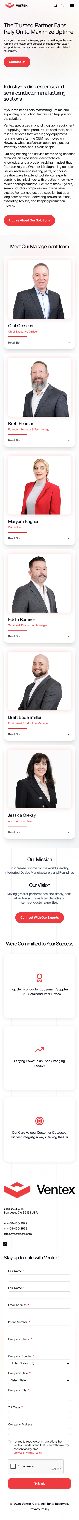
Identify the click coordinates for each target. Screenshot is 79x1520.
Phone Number (18, 1322)
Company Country (20, 1356)
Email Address (17, 1305)
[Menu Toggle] (71, 5)
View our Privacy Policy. (27, 1453)
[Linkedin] (5, 1244)
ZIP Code (14, 1407)
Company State (18, 1373)
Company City (17, 1390)
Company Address (20, 1424)
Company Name (19, 1339)
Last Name (15, 1288)
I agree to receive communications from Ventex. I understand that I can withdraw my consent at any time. (41, 1447)
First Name (15, 1271)
